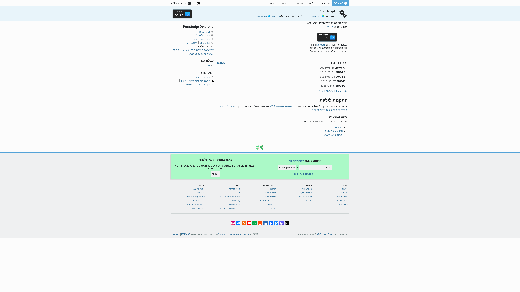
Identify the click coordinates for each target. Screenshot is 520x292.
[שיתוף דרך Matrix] (287, 222)
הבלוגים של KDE (269, 193)
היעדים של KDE (305, 196)
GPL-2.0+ (192, 42)
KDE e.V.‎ (201, 193)
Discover (320, 45)
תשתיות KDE (342, 196)
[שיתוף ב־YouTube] (249, 222)
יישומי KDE (343, 193)
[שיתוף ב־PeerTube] (244, 222)
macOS (276, 16)
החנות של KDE (199, 189)
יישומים (341, 3)
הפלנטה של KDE (269, 196)
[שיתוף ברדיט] (260, 222)
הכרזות (273, 189)
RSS (222, 62)
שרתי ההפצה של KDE (281, 106)
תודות (273, 208)
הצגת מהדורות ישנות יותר (334, 90)
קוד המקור (307, 200)
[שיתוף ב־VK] (238, 222)
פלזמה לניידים (342, 200)
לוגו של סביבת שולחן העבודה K (234, 234)
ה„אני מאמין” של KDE (196, 204)
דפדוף (215, 173)
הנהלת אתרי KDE (325, 234)
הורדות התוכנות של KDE (230, 196)
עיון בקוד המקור (201, 39)
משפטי (176, 234)
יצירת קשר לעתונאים (267, 200)
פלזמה (345, 189)
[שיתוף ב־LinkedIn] (265, 222)
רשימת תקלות (202, 77)
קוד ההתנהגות (234, 200)
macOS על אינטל (333, 134)
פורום (207, 65)
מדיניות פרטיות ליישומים (230, 208)
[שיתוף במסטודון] (282, 222)
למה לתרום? (296, 160)
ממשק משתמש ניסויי (199, 80)
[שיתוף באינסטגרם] (233, 222)
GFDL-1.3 (204, 42)
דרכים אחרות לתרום (305, 173)
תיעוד (183, 80)
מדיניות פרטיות (234, 204)
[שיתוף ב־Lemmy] (254, 222)
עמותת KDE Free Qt (196, 196)
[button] (197, 3)
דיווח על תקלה (202, 35)
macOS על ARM (334, 131)
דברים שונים (271, 204)
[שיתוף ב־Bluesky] (276, 222)
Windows (262, 16)
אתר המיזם (204, 31)
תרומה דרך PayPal (287, 167)
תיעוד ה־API (307, 189)
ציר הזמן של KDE (198, 200)
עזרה (238, 193)
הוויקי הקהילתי (234, 189)
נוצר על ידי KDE (179, 3)
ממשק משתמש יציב (203, 84)
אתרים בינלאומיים (197, 208)
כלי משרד (316, 16)
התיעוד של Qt (306, 193)
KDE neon (343, 204)
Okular (329, 26)
